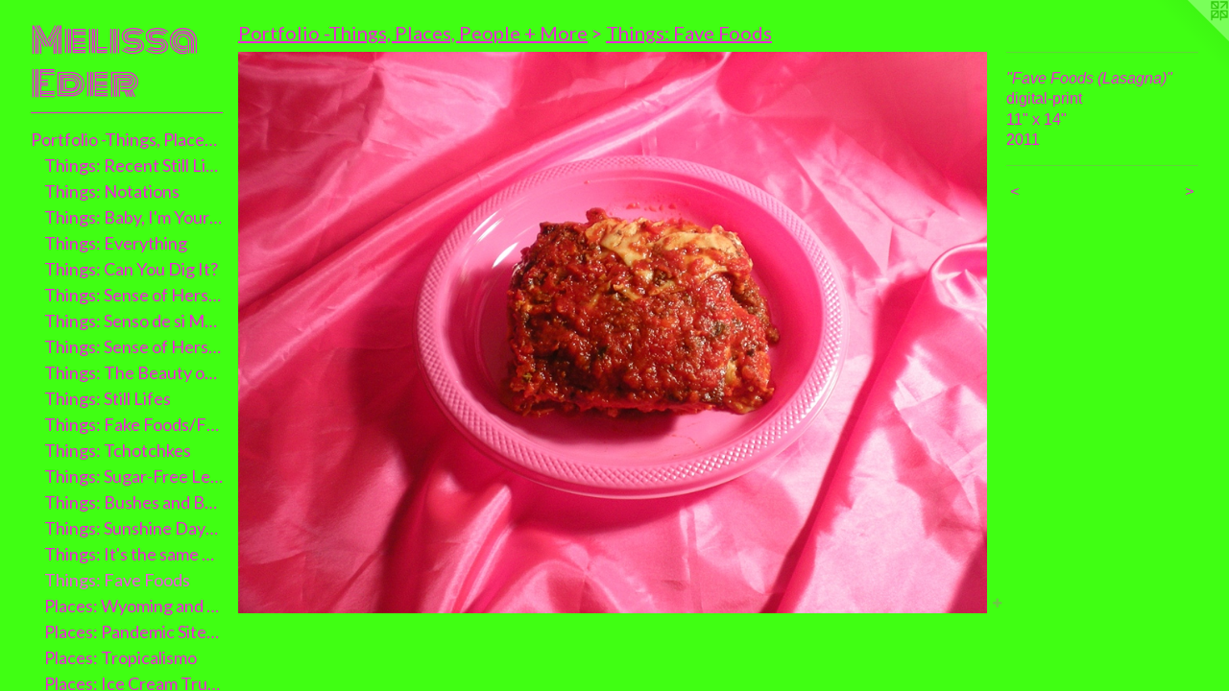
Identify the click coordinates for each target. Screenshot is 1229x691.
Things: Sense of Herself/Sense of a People (134, 346)
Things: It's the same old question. (134, 553)
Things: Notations (112, 191)
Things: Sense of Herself (134, 294)
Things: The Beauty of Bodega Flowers (134, 372)
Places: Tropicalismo (120, 657)
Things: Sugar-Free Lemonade (134, 476)
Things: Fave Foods (117, 579)
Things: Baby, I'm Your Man (134, 216)
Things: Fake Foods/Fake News (134, 424)
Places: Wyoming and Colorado (134, 605)
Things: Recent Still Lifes (134, 165)
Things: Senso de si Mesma (134, 320)
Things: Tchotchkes (117, 450)
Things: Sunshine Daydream (134, 527)
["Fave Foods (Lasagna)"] (612, 332)
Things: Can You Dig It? (131, 268)
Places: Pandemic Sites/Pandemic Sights (134, 631)
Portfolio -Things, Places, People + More (127, 139)
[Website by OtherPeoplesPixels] (1190, 38)
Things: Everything (115, 242)
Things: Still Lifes (107, 398)
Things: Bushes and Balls (134, 501)
